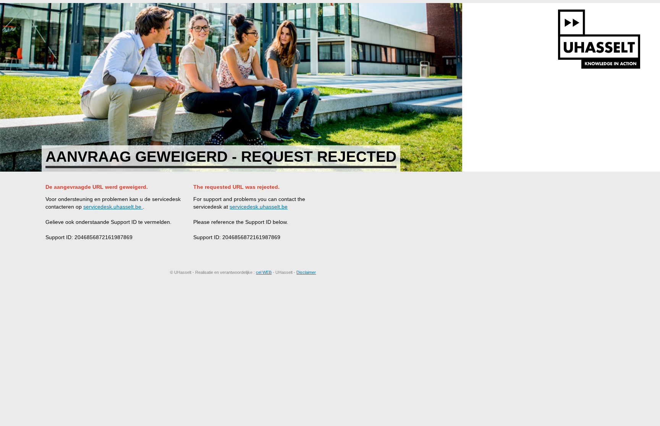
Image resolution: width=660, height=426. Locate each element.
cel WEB (264, 272)
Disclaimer (306, 272)
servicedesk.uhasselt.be (113, 207)
